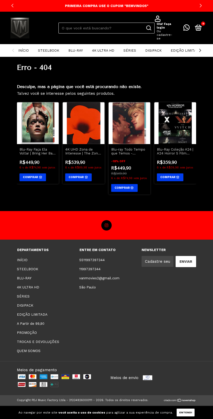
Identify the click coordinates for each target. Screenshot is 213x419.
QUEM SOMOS (29, 351)
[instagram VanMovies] (106, 225)
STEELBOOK (48, 50)
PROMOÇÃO (27, 333)
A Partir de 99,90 (30, 324)
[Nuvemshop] (180, 400)
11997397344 (90, 269)
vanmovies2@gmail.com (99, 278)
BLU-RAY (75, 50)
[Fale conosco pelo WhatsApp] (186, 28)
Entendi (185, 412)
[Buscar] (148, 28)
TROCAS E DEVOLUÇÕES (38, 342)
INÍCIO (23, 50)
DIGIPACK (153, 50)
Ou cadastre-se (164, 34)
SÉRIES (129, 50)
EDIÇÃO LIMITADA (186, 50)
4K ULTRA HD (103, 50)
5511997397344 (92, 260)
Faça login (164, 25)
